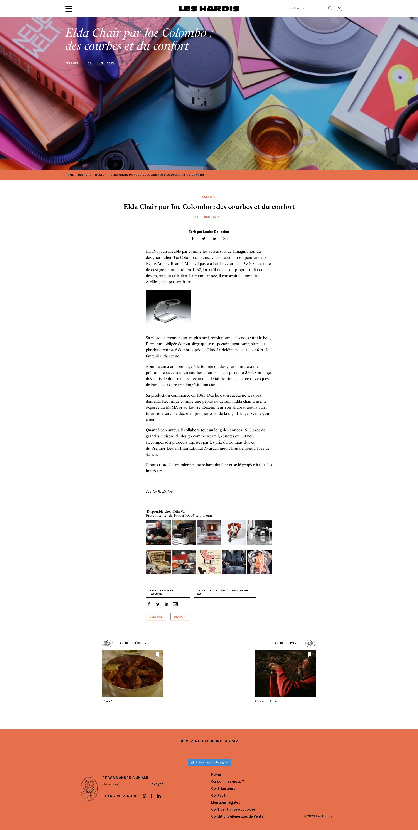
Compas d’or (239, 442)
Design (179, 617)
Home (216, 775)
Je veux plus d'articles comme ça (222, 592)
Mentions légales (225, 803)
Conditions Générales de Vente (237, 816)
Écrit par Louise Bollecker (209, 232)
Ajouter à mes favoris (161, 592)
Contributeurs (223, 789)
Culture (156, 617)
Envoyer (156, 784)
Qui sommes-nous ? (227, 782)
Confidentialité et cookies (233, 810)
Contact (218, 796)
